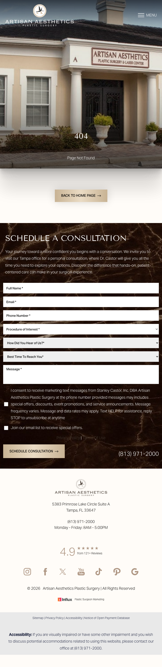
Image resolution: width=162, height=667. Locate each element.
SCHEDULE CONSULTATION (31, 451)
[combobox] (81, 329)
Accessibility (74, 618)
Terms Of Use (93, 437)
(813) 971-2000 (139, 453)
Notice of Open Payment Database (107, 618)
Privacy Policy (68, 437)
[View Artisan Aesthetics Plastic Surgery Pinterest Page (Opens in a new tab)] (117, 575)
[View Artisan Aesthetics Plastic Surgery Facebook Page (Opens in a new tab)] (45, 575)
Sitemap (37, 618)
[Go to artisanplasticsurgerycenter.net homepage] (43, 15)
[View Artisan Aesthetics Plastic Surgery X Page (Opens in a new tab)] (63, 575)
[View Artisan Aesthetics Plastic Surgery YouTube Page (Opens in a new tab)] (81, 575)
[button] (141, 15)
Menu (151, 15)
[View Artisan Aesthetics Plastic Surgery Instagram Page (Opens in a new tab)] (27, 575)
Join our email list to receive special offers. (47, 427)
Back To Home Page (78, 195)
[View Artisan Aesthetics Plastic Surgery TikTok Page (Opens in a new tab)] (99, 575)
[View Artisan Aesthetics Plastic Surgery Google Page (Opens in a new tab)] (135, 575)
